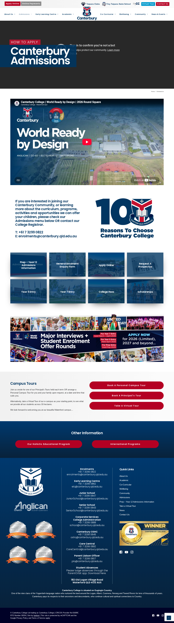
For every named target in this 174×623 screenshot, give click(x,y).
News (122, 510)
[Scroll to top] (169, 617)
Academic (67, 14)
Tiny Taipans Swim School (118, 4)
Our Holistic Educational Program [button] (48, 444)
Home (153, 91)
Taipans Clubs (93, 4)
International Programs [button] (125, 444)
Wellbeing (124, 14)
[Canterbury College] (87, 13)
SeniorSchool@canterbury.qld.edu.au (87, 510)
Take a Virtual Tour (127, 506)
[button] (120, 552)
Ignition (36, 615)
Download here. (97, 573)
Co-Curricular (107, 14)
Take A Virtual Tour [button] (126, 405)
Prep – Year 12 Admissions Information (136, 502)
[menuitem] (91, 4)
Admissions (24, 14)
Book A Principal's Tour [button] (126, 395)
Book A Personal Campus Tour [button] (126, 385)
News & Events (158, 14)
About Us (8, 14)
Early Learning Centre (46, 14)
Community (140, 14)
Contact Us (124, 514)
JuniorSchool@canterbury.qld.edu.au (87, 498)
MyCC (136, 4)
